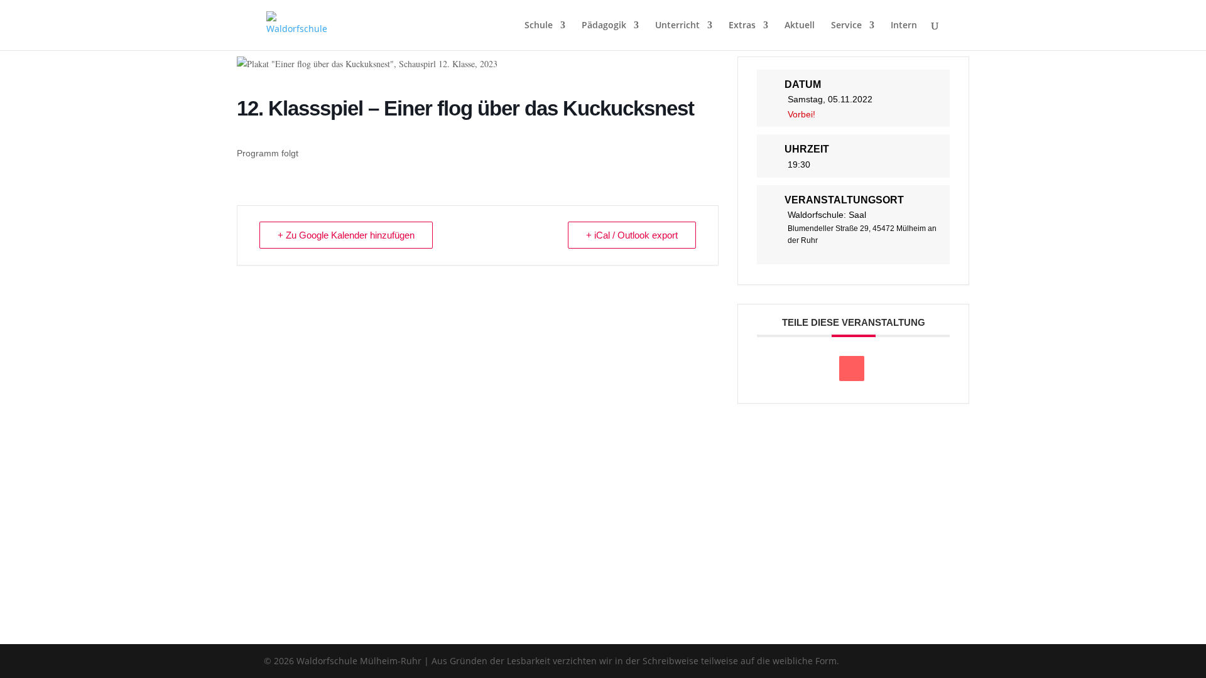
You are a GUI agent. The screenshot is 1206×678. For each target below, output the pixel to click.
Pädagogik (604, 26)
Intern (904, 26)
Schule (538, 26)
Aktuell (800, 26)
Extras (742, 26)
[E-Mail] (851, 368)
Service (846, 26)
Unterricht (677, 26)
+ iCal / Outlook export (632, 235)
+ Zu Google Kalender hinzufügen (346, 235)
